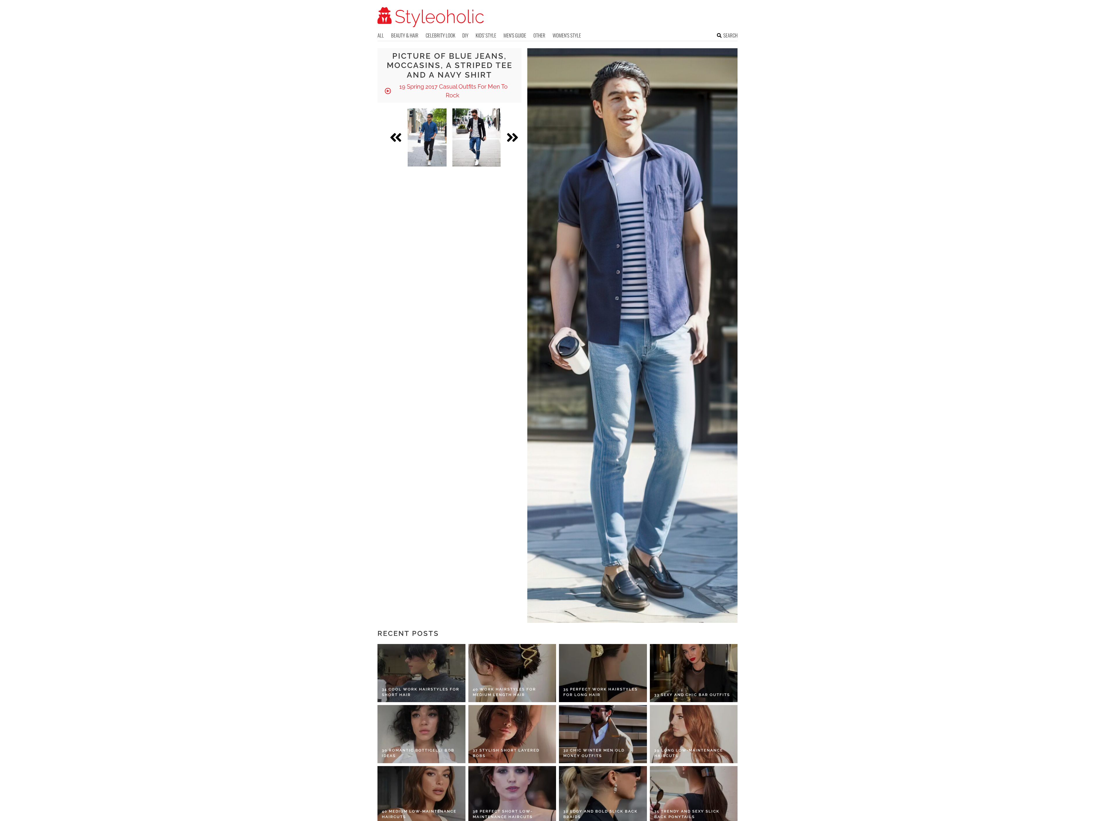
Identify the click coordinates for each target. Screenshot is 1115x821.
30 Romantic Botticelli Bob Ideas (418, 753)
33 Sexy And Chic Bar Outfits (692, 695)
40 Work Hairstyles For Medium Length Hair (504, 692)
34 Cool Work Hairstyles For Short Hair (420, 692)
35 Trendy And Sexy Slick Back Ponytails (687, 814)
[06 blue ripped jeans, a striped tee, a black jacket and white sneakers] (476, 137)
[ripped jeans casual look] (427, 137)
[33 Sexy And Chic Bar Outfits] (694, 673)
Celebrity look (440, 35)
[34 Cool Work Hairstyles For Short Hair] (421, 673)
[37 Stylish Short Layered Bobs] (512, 734)
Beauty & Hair (404, 35)
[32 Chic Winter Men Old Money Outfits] (603, 734)
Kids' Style (486, 35)
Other (539, 35)
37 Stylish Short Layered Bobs (506, 753)
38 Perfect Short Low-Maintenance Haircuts (503, 814)
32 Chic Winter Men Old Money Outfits (594, 753)
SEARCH (730, 35)
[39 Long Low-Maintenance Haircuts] (694, 734)
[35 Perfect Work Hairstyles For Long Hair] (603, 673)
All (380, 35)
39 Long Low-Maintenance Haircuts (688, 753)
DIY (465, 35)
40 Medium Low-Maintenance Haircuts (419, 814)
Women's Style (567, 35)
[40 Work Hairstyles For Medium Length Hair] (512, 673)
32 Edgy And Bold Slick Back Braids (600, 814)
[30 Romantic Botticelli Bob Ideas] (421, 734)
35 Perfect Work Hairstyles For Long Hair (600, 692)
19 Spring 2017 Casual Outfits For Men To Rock (453, 91)
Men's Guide (514, 35)
